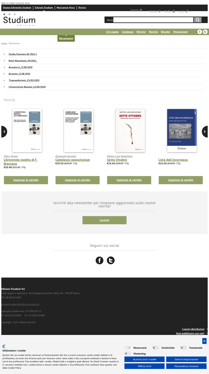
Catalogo (127, 32)
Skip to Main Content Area (15, 3)
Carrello (134, 10)
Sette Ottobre (117, 160)
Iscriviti (104, 220)
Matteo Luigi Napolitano (119, 156)
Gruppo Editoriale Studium (17, 7)
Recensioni (66, 38)
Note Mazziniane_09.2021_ (23, 60)
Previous (205, 132)
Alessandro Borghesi (65, 156)
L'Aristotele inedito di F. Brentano (20, 162)
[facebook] (199, 31)
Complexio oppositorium (72, 160)
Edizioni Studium (44, 7)
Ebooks (165, 32)
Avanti (4, 132)
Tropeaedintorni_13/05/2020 (24, 80)
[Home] (19, 27)
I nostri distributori (193, 329)
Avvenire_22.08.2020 (19, 73)
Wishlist (153, 11)
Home (4, 43)
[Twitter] (205, 31)
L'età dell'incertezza (173, 160)
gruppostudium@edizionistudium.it (20, 304)
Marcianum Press (66, 7)
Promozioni (180, 32)
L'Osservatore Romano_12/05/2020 (27, 86)
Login (182, 11)
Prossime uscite (10, 38)
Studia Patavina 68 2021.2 (23, 54)
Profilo (168, 11)
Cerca (110, 20)
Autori (28, 38)
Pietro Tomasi (11, 156)
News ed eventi (45, 38)
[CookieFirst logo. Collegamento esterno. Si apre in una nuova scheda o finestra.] (3, 346)
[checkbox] (127, 347)
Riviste (82, 7)
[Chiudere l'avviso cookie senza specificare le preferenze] (204, 341)
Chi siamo (112, 32)
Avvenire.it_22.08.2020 (20, 67)
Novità (153, 32)
